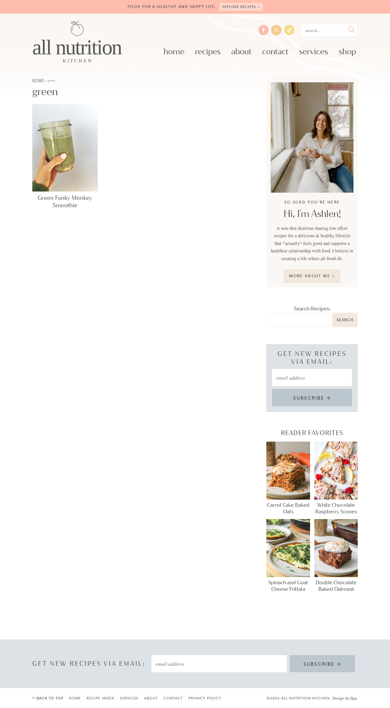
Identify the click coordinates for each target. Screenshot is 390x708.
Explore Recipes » (241, 6)
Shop (347, 52)
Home (174, 52)
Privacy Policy (205, 698)
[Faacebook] (263, 30)
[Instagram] (276, 30)
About (241, 52)
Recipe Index (100, 698)
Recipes (208, 52)
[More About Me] (312, 137)
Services (313, 52)
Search (345, 319)
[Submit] (351, 29)
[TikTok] (289, 30)
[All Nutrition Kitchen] (77, 42)
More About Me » (312, 275)
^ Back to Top (47, 698)
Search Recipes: (312, 309)
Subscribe (309, 398)
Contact (275, 52)
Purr (353, 698)
